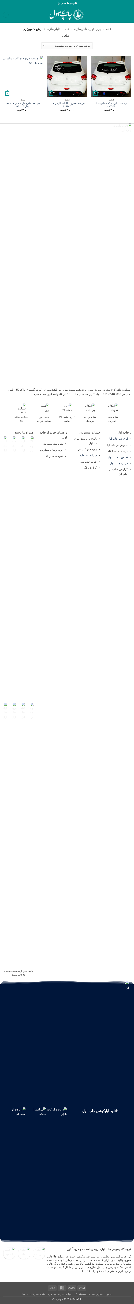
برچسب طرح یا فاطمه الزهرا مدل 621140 (67, 105)
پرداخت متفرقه (65, 1294)
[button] (129, 14)
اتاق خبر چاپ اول (118, 438)
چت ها (25, 1294)
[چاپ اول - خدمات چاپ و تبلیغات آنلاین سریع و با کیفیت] (67, 15)
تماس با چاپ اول (118, 457)
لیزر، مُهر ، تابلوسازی (88, 29)
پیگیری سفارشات (38, 1294)
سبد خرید (52, 1294)
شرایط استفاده (88, 455)
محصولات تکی (80, 1294)
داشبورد (108, 1294)
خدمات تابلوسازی (58, 29)
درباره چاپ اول (119, 463)
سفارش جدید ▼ (96, 1294)
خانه (108, 29)
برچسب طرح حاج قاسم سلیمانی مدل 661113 (23, 105)
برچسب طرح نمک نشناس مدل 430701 (111, 105)
